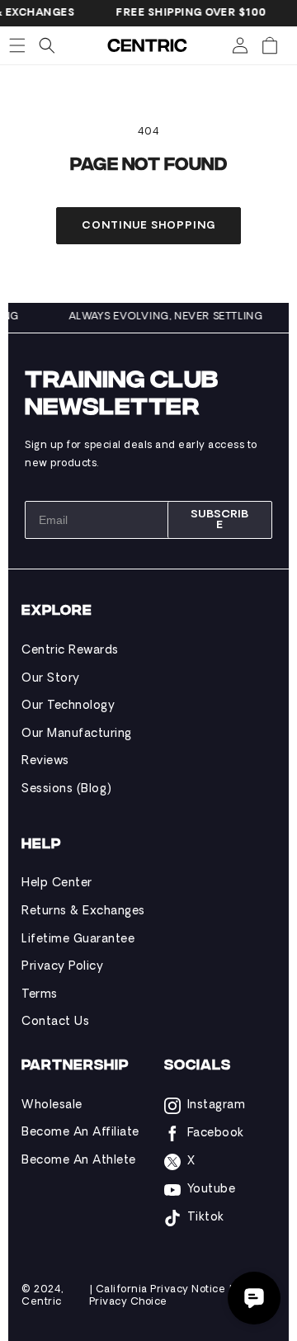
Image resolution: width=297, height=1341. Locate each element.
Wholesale (51, 1105)
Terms (39, 995)
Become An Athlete (78, 1160)
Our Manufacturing (76, 734)
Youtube (211, 1189)
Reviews (45, 761)
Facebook (215, 1133)
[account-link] (240, 45)
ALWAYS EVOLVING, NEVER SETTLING (168, 317)
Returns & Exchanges (83, 911)
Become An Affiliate (80, 1132)
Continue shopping (148, 226)
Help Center (56, 883)
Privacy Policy (62, 967)
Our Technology (68, 706)
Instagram (216, 1105)
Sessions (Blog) (66, 789)
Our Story (50, 679)
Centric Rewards (70, 651)
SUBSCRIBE (219, 520)
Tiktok (205, 1217)
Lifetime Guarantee (77, 939)
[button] (17, 45)
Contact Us (55, 1022)
